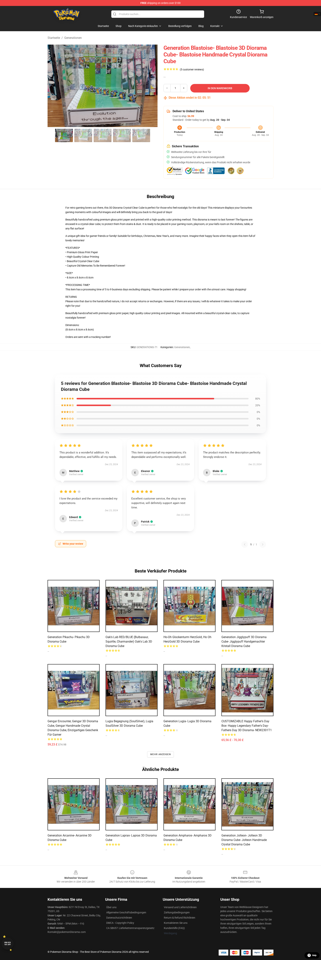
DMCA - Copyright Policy (120, 922)
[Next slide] (152, 86)
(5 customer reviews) (192, 69)
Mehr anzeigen (160, 754)
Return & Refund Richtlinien (179, 917)
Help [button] (314, 955)
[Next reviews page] (262, 544)
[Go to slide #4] (122, 135)
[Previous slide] (53, 86)
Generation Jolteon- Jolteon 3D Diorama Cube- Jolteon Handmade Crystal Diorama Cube (244, 840)
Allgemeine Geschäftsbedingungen (126, 912)
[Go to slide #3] (102, 135)
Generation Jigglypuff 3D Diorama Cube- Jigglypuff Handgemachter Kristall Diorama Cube (244, 641)
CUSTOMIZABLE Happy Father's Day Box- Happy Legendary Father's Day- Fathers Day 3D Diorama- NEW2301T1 (246, 725)
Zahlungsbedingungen (177, 912)
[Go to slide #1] (64, 135)
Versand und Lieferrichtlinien (180, 907)
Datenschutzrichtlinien (119, 917)
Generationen (73, 38)
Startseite (54, 38)
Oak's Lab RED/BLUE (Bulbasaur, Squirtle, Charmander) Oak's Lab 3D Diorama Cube (129, 641)
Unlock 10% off (7, 944)
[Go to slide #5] (141, 135)
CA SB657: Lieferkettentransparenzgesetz (130, 928)
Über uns (111, 907)
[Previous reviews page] (244, 544)
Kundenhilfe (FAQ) (174, 928)
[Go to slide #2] (83, 135)
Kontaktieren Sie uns (175, 922)
